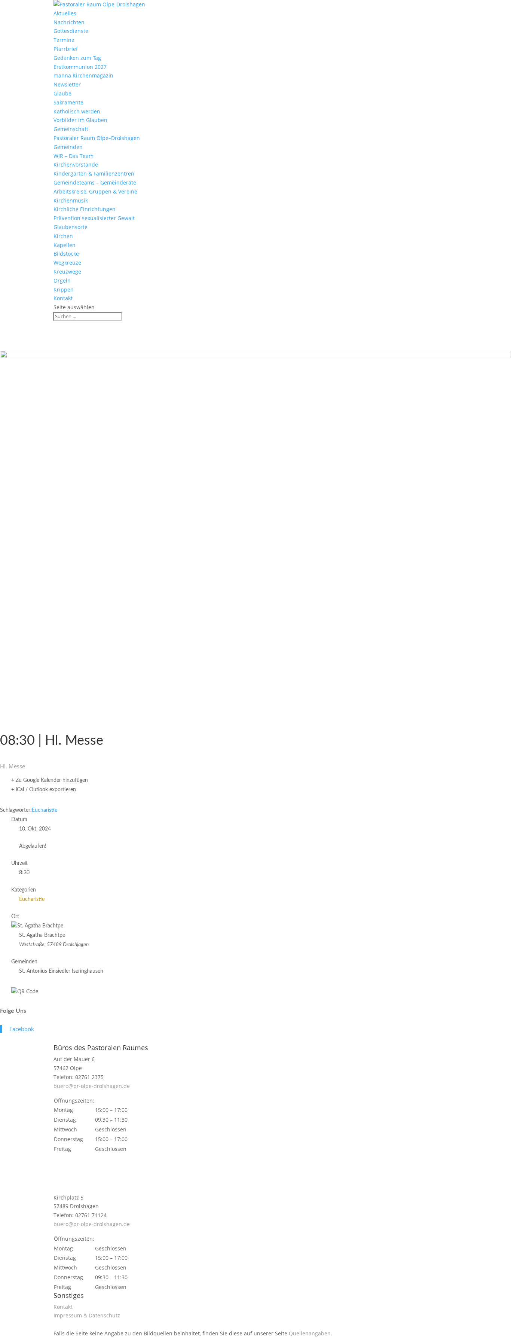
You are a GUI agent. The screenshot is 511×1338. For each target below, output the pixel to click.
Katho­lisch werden (76, 111)
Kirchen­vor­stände (75, 164)
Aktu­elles (64, 13)
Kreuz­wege (67, 271)
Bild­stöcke (66, 253)
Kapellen (64, 245)
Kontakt (63, 298)
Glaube (62, 93)
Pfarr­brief (65, 48)
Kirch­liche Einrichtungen (84, 209)
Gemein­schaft (70, 128)
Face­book (21, 1029)
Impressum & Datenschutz (86, 1315)
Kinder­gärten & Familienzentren (93, 173)
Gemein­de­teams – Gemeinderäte (94, 182)
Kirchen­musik (70, 200)
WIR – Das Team (73, 155)
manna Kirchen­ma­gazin (83, 75)
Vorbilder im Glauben (80, 120)
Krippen (63, 289)
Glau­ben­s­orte (70, 227)
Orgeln (62, 280)
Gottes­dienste (70, 30)
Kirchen (63, 236)
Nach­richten (69, 22)
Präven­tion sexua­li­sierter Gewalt (94, 218)
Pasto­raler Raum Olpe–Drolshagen (96, 137)
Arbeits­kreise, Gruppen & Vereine (95, 191)
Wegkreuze (67, 262)
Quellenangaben (310, 1333)
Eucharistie (44, 810)
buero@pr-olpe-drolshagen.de (91, 1085)
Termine (63, 39)
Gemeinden (68, 146)
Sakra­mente (68, 102)
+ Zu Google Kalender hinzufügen (49, 780)
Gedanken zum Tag (77, 57)
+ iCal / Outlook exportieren (43, 789)
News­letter (67, 84)
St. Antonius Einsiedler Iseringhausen (61, 971)
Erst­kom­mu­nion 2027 (80, 66)
